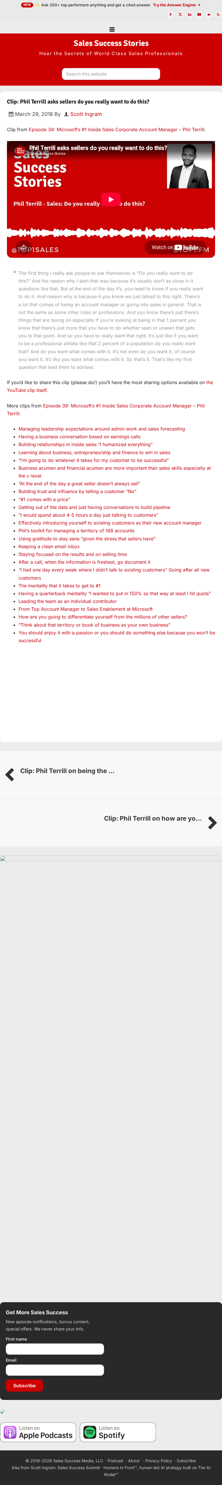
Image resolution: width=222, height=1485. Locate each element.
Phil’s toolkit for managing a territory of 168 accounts (76, 530)
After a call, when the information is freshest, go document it (84, 562)
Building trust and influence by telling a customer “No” (77, 491)
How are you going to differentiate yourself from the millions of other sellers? (102, 617)
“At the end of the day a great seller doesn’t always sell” (79, 483)
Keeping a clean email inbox (49, 546)
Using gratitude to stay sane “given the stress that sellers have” (87, 539)
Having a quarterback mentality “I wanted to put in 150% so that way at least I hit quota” (114, 593)
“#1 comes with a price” (44, 499)
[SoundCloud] (208, 15)
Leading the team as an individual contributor (67, 601)
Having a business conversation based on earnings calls (79, 436)
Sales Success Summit (79, 1467)
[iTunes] (170, 15)
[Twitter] (180, 15)
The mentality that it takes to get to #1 (59, 586)
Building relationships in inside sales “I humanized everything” (85, 444)
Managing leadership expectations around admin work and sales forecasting (101, 429)
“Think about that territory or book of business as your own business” (94, 625)
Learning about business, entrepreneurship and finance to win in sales (94, 452)
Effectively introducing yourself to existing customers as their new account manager (109, 523)
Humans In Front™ (120, 1467)
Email (11, 1360)
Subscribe (24, 1385)
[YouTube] (199, 15)
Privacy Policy (158, 1460)
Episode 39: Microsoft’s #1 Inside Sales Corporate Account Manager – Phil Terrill (116, 129)
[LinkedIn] (189, 15)
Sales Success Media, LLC (78, 1460)
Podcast (115, 1460)
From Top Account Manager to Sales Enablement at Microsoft (85, 609)
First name (16, 1338)
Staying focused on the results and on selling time (72, 554)
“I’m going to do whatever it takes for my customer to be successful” (93, 460)
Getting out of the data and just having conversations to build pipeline (94, 507)
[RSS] (218, 15)
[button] (111, 27)
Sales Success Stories (111, 43)
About (134, 1460)
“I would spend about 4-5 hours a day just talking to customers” (88, 515)
